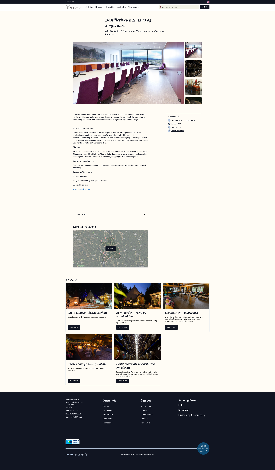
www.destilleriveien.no (81, 189)
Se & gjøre (89, 7)
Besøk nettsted (177, 131)
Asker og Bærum (188, 400)
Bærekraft (107, 419)
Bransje (106, 406)
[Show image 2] (193, 68)
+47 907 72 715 (72, 410)
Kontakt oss (146, 406)
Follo (181, 405)
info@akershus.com (73, 414)
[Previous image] (77, 73)
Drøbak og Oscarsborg (191, 415)
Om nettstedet (147, 414)
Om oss (144, 410)
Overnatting (110, 7)
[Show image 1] (193, 50)
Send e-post (176, 127)
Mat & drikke (121, 7)
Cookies (144, 419)
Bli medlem (107, 410)
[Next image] (179, 73)
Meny (204, 7)
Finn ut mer (74, 327)
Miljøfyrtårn (108, 414)
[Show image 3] (193, 87)
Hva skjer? (99, 7)
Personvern (145, 423)
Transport (107, 423)
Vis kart (111, 248)
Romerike (183, 410)
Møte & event (133, 7)
